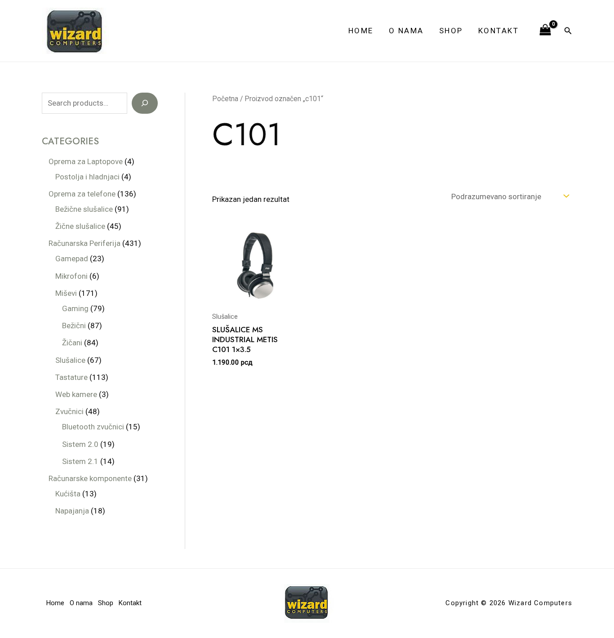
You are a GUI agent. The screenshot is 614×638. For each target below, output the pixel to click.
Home (361, 30)
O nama (406, 30)
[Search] (145, 103)
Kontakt (498, 30)
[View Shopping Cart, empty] (545, 30)
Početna (225, 98)
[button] (568, 30)
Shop (451, 30)
